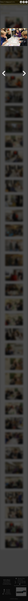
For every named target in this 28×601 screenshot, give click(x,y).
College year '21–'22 (9, 2)
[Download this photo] (21, 2)
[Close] (26, 2)
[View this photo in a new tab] (24, 2)
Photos (2, 2)
